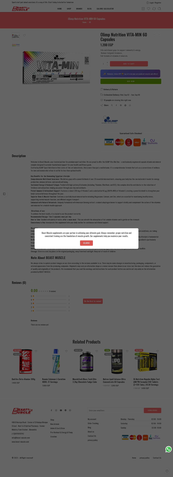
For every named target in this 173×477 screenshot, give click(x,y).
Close (86, 242)
